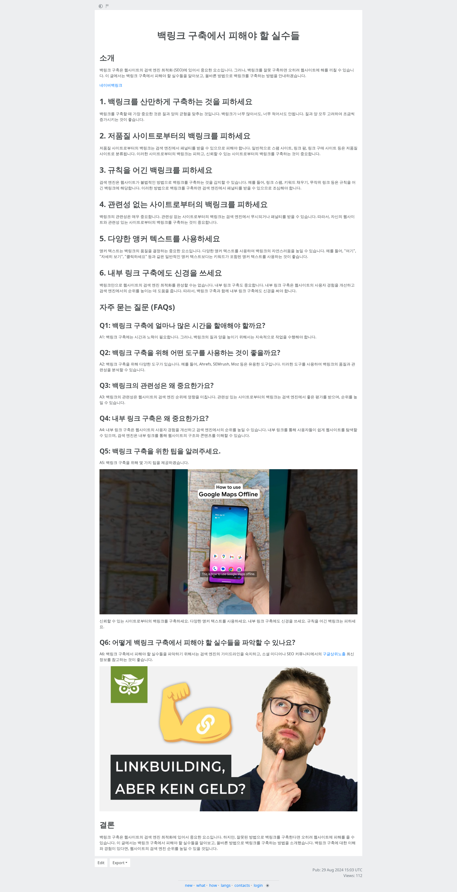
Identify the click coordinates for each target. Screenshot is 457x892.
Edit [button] (101, 862)
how (213, 885)
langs (226, 885)
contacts (242, 885)
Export (118, 862)
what (200, 885)
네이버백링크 (110, 85)
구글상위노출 (334, 653)
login (258, 885)
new (189, 885)
